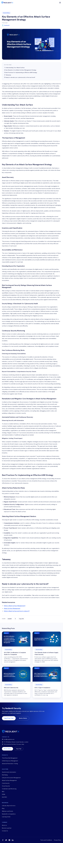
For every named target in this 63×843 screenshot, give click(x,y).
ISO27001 (4, 797)
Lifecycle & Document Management (11, 777)
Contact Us (5, 831)
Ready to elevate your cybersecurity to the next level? (20, 77)
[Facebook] (3, 840)
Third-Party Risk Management (9, 758)
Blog (3, 808)
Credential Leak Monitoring (9, 788)
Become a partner (6, 828)
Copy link (21, 618)
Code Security (5, 783)
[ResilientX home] (7, 2)
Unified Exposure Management (10, 761)
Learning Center (6, 816)
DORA (3, 794)
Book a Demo (23, 718)
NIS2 (3, 791)
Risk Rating (5, 775)
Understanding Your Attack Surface (15, 67)
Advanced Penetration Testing (10, 763)
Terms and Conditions (46, 840)
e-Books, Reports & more (8, 805)
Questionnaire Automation (9, 772)
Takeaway (8, 75)
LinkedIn (10, 618)
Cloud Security (6, 786)
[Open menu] (60, 2)
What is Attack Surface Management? (14, 606)
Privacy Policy (57, 840)
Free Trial (18, 748)
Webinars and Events (7, 811)
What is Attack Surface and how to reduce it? (17, 611)
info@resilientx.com (9, 739)
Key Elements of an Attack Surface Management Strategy (20, 70)
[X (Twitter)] (6, 840)
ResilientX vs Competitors (9, 814)
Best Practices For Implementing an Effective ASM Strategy (21, 72)
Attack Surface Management (12, 608)
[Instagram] (9, 840)
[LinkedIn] (12, 840)
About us (4, 825)
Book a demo (7, 748)
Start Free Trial (8, 718)
